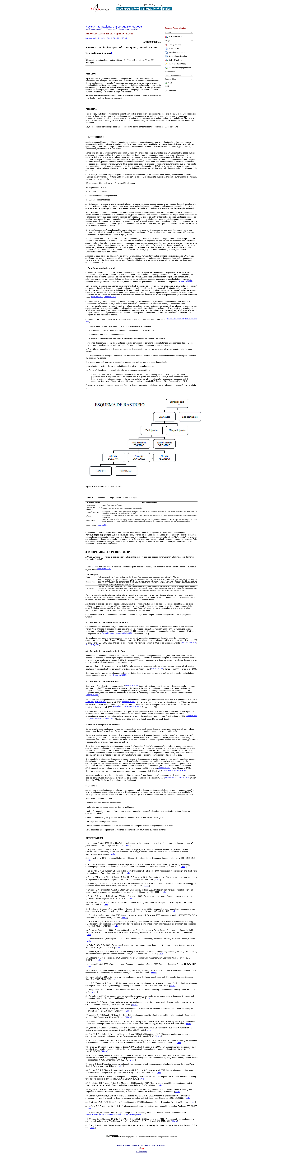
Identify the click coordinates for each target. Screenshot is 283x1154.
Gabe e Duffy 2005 (92, 645)
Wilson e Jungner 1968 (175, 319)
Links (127, 845)
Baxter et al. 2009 (119, 706)
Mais (170, 83)
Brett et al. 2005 (170, 777)
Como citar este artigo (178, 56)
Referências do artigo (177, 52)
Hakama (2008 (102, 525)
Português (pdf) (175, 45)
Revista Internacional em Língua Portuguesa (113, 26)
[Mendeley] (166, 83)
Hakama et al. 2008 (185, 281)
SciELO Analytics (175, 36)
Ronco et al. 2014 (157, 668)
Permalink (172, 91)
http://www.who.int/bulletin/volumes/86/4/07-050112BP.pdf (110, 1115)
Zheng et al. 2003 (92, 695)
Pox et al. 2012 (182, 770)
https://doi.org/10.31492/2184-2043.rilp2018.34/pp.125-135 (106, 38)
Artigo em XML (175, 49)
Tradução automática (177, 64)
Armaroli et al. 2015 (104, 569)
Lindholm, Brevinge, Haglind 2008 (102, 718)
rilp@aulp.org (141, 1152)
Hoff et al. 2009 (100, 702)
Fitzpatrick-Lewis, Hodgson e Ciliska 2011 (117, 633)
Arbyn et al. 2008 (97, 297)
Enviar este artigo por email (180, 68)
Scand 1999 (89, 702)
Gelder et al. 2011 (164, 767)
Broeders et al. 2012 (189, 642)
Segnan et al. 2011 (128, 702)
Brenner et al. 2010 (133, 706)
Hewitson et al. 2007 (132, 685)
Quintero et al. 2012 (169, 770)
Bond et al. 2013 (110, 297)
